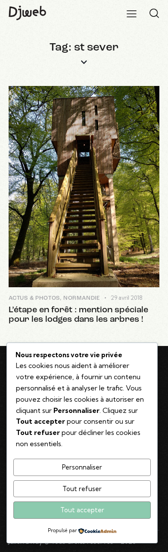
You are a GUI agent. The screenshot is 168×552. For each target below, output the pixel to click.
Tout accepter (82, 510)
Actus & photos (34, 298)
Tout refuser (82, 489)
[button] (132, 13)
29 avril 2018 (127, 297)
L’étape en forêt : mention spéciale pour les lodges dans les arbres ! (78, 315)
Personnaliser (82, 467)
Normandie (81, 298)
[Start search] (154, 13)
